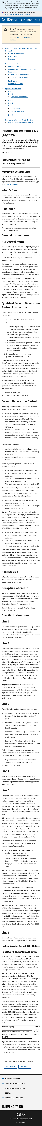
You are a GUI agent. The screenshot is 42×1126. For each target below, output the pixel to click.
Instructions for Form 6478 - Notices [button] (19, 120)
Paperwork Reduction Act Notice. (20, 122)
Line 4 (10, 103)
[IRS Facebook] (3, 1106)
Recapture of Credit (15, 84)
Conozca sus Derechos (15, 1083)
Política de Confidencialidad (21, 1119)
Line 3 (10, 100)
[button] (26, 20)
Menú (37, 20)
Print (26, 1066)
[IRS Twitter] (8, 1106)
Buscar (14, 20)
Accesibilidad (21, 1122)
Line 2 (10, 94)
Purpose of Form (14, 66)
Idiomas (8, 1093)
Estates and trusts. (18, 111)
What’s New (12, 56)
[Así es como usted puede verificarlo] (21, 14)
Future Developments (16, 53)
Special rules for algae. (19, 77)
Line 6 (10, 115)
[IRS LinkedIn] (16, 1106)
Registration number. (19, 96)
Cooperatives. (16, 108)
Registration (13, 81)
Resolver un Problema (15, 1088)
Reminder (12, 59)
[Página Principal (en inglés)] (6, 19)
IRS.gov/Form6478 (11, 184)
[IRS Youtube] (21, 1106)
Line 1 (10, 91)
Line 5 (10, 106)
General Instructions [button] (13, 64)
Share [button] (12, 1066)
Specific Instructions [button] (13, 88)
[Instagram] (12, 1106)
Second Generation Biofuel (18, 74)
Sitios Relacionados (14, 1098)
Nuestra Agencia (12, 1078)
